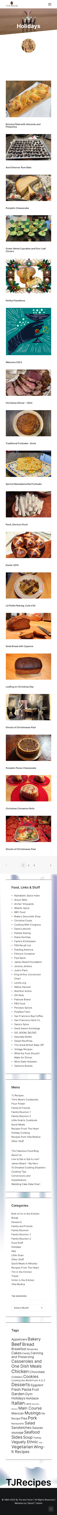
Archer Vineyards (24, 903)
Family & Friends (20, 1107)
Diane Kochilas (22, 937)
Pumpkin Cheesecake (17, 208)
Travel (14, 1275)
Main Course (30, 1408)
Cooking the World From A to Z (28, 1380)
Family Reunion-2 (21, 1116)
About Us (16, 1155)
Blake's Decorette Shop (27, 916)
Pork (32, 1418)
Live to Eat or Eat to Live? (25, 1159)
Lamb (28, 1403)
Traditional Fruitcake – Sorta (21, 443)
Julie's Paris (21, 970)
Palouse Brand (22, 999)
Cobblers (17, 1377)
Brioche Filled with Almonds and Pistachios (23, 125)
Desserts (16, 1222)
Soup (28, 1437)
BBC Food (19, 912)
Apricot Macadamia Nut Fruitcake (24, 484)
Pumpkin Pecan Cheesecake (21, 768)
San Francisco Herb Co (27, 1020)
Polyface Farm (22, 1011)
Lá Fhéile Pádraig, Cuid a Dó (20, 605)
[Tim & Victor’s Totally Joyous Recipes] (12, 4)
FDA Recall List (22, 945)
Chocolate (37, 1372)
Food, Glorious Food (17, 524)
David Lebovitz (22, 928)
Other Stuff (17, 1141)
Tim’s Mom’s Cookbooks (24, 1099)
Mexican (17, 1413)
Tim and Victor (26, 1499)
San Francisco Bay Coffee (28, 1016)
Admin (39, 1503)
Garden (18, 1394)
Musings (33, 1412)
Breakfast (18, 1349)
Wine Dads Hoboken (25, 1061)
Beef (16, 1344)
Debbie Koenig (22, 933)
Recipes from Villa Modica (25, 1136)
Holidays (16, 1246)
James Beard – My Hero (24, 1163)
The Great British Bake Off (29, 1044)
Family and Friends (22, 1226)
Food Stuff (17, 1242)
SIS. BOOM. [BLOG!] (25, 1032)
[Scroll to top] (51, 1508)
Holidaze (32, 1398)
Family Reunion (20, 1230)
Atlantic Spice (21, 908)
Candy (26, 1353)
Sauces (37, 1428)
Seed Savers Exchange (27, 1028)
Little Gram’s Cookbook (24, 1120)
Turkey (37, 1437)
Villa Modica (18, 1284)
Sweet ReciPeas (23, 1040)
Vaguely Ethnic (24, 1442)
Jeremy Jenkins (23, 966)
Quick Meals (18, 1124)
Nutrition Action (23, 991)
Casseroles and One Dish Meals (26, 1364)
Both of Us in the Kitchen (25, 1213)
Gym (28, 1394)
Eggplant (37, 1385)
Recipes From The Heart (25, 1128)
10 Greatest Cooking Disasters (28, 1167)
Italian (18, 1403)
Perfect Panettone (15, 300)
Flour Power (18, 1103)
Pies (24, 1418)
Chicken (20, 1371)
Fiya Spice (20, 957)
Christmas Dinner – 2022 (19, 402)
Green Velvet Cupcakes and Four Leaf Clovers (26, 250)
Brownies (32, 1349)
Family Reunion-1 (21, 1112)
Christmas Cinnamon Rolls (20, 808)
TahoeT (30, 1503)
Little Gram (17, 1255)
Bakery (34, 1338)
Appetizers (19, 1339)
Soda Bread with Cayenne (19, 646)
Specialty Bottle (23, 1036)
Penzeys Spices (23, 1007)
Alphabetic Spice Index (27, 895)
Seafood (32, 1432)
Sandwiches (21, 1427)
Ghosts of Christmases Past (21, 727)
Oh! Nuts (19, 995)
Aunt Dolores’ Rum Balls (19, 167)
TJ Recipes (17, 1095)
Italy (13, 1251)
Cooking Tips (18, 1171)
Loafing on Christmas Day (20, 686)
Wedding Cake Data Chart (25, 1184)
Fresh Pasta (21, 1389)
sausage (17, 1432)
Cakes (16, 1353)
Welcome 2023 (14, 362)
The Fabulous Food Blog (25, 1150)
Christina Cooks (23, 920)
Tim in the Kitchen (21, 1271)
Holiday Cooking (20, 1132)
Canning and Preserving (27, 1355)
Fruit (35, 1389)
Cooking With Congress (27, 924)
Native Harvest (22, 986)
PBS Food (19, 1003)
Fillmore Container (24, 953)
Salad (30, 1423)
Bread (14, 1217)
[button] (49, 4)
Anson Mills (20, 899)
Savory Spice (21, 1024)
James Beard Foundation (28, 961)
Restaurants (17, 1423)
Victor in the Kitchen (22, 1280)
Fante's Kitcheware (25, 941)
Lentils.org (20, 982)
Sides (16, 1437)
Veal (40, 1442)
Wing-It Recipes (28, 1449)
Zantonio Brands (23, 1065)
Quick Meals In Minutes (24, 1263)
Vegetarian (22, 1446)
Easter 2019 (12, 565)
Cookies (30, 1376)
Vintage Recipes (23, 1049)
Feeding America (23, 949)
